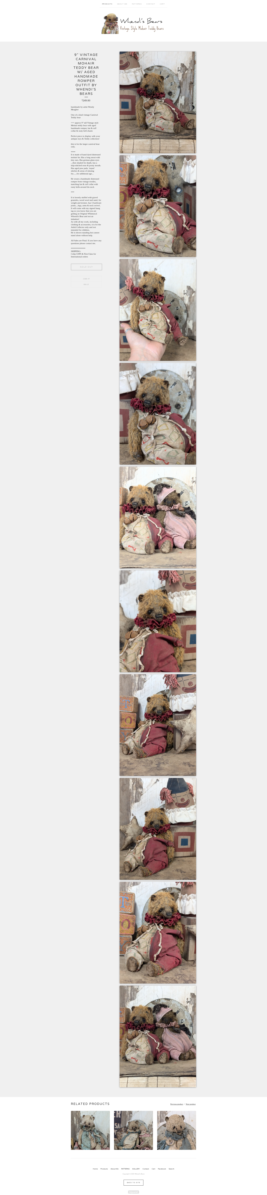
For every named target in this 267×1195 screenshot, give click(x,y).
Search (171, 1169)
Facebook (162, 1169)
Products (107, 4)
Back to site (133, 1182)
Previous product (176, 1104)
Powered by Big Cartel (133, 1192)
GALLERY (136, 1169)
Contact (150, 4)
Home (95, 1169)
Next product (191, 1104)
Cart (162, 4)
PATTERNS (137, 4)
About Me (122, 4)
